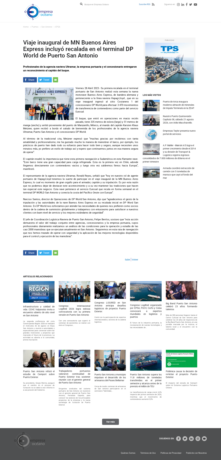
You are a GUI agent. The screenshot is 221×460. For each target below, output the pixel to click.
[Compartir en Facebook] (30, 79)
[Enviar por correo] (55, 79)
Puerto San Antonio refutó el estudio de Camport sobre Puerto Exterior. (39, 374)
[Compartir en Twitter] (45, 79)
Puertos (35, 26)
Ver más (110, 421)
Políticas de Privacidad (170, 453)
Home (25, 26)
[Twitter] (190, 5)
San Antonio (46, 26)
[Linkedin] (182, 5)
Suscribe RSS (144, 4)
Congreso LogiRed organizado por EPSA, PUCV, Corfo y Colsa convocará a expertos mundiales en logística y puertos (145, 311)
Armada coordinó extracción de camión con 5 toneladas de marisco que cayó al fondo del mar (178, 173)
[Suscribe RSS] (153, 5)
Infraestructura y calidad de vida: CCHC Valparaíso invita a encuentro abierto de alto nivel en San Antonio (39, 311)
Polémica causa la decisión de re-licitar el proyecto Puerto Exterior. (181, 374)
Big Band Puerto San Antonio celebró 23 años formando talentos (181, 306)
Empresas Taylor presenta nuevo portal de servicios (179, 132)
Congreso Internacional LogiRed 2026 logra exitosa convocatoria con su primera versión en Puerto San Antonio (74, 310)
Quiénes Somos (128, 453)
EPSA (57, 26)
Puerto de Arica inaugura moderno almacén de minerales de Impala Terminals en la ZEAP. (178, 105)
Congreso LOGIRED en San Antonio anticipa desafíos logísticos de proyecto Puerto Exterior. (110, 307)
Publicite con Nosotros (196, 453)
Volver (135, 259)
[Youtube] (195, 5)
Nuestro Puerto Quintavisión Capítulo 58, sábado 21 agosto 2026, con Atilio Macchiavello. (178, 119)
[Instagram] (178, 5)
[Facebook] (187, 5)
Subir (127, 259)
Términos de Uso (148, 453)
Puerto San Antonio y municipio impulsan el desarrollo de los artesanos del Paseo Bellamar (110, 377)
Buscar (81, 4)
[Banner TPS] (169, 63)
